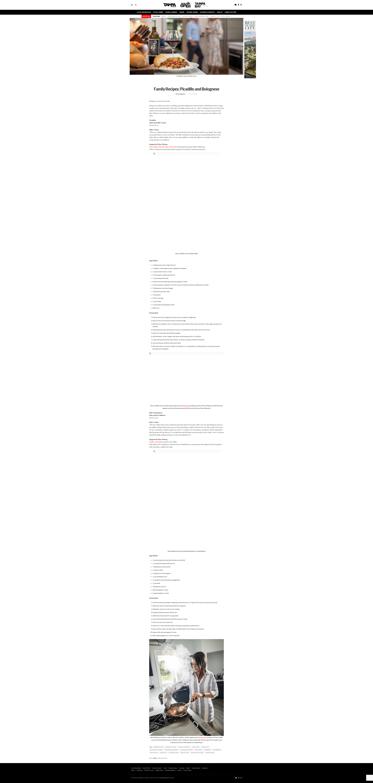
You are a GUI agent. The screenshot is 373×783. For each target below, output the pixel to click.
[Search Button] (135, 5)
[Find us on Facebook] (238, 778)
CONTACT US (214, 16)
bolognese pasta (158, 747)
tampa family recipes (197, 752)
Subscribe (139, 770)
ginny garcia (205, 747)
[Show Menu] (132, 5)
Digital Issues (159, 770)
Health (219, 12)
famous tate (195, 747)
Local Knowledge (144, 12)
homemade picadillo (186, 749)
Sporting (181, 768)
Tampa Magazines (164, 777)
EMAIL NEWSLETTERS (201, 16)
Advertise (204, 768)
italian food (198, 749)
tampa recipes (210, 752)
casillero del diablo (184, 747)
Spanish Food (185, 752)
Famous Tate (185, 406)
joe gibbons (207, 749)
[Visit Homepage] (185, 5)
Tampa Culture (230, 12)
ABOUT (164, 16)
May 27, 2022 (193, 94)
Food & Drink (158, 12)
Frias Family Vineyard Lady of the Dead (162, 147)
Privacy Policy (187, 770)
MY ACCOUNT (225, 16)
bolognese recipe (171, 747)
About (133, 770)
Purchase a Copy (149, 770)
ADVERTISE (146, 16)
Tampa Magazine (180, 94)
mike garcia (163, 752)
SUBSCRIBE (156, 16)
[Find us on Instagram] (241, 778)
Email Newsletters (170, 770)
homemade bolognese (171, 749)
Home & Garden (171, 12)
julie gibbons (217, 749)
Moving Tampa (192, 12)
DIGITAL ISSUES (187, 16)
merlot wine (154, 752)
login (155, 758)
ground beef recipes (156, 749)
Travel (181, 12)
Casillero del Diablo (156, 442)
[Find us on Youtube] (236, 778)
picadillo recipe (173, 752)
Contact (179, 770)
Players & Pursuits (207, 12)
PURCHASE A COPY (174, 16)
